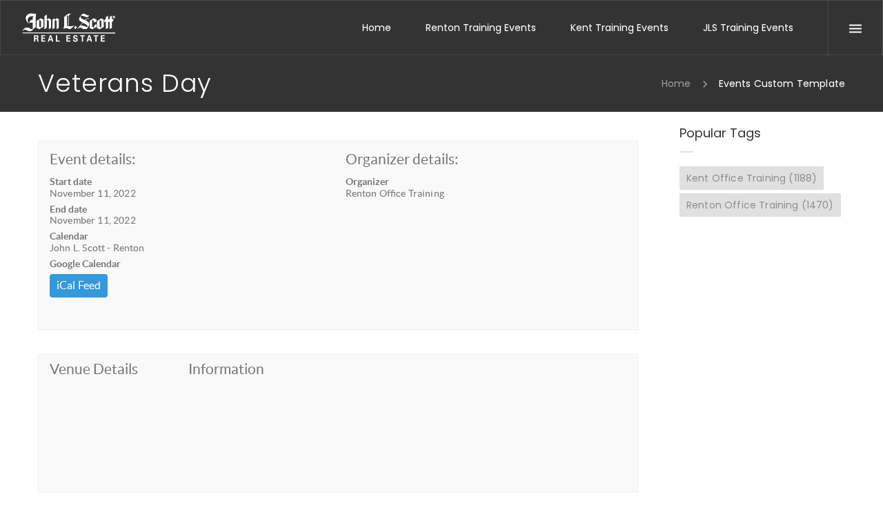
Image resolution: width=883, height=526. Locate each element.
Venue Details (94, 369)
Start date (71, 181)
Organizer (367, 181)
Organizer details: (402, 159)
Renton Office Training (760, 205)
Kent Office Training (751, 178)
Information (226, 369)
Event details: (92, 159)
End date (68, 209)
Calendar (69, 236)
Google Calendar (85, 263)
